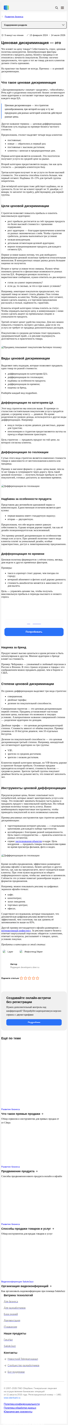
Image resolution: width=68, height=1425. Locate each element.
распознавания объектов (28, 841)
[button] (34, 623)
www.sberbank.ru (12, 1397)
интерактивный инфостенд (16, 930)
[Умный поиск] (57, 8)
